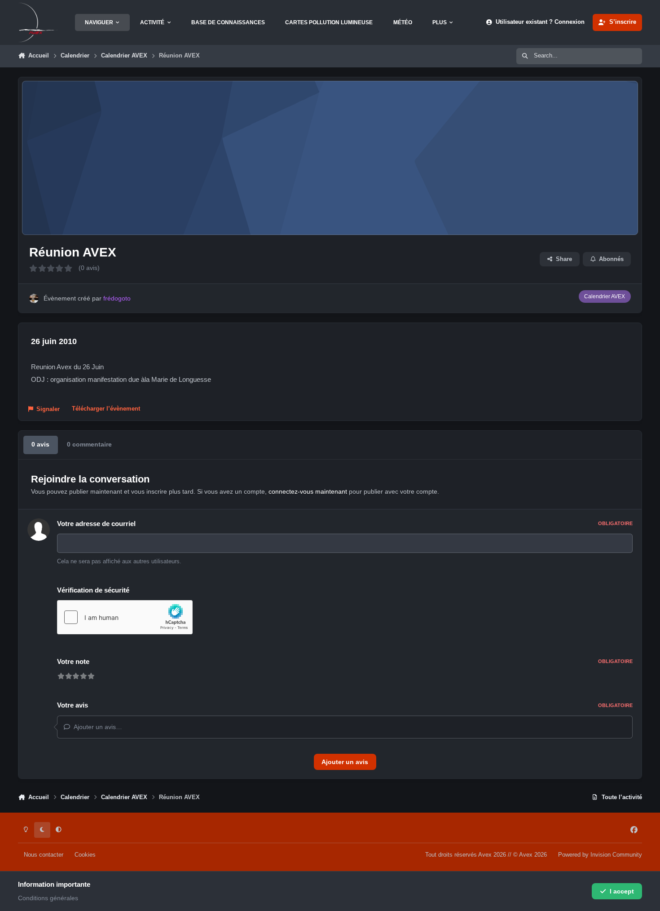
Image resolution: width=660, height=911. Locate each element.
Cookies (85, 855)
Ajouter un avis (344, 761)
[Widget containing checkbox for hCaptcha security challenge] (125, 617)
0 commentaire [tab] (89, 444)
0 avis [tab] (40, 444)
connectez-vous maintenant (307, 491)
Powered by (600, 855)
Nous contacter (43, 855)
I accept (622, 891)
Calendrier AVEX (604, 296)
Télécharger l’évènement (106, 409)
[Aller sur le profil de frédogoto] (34, 298)
